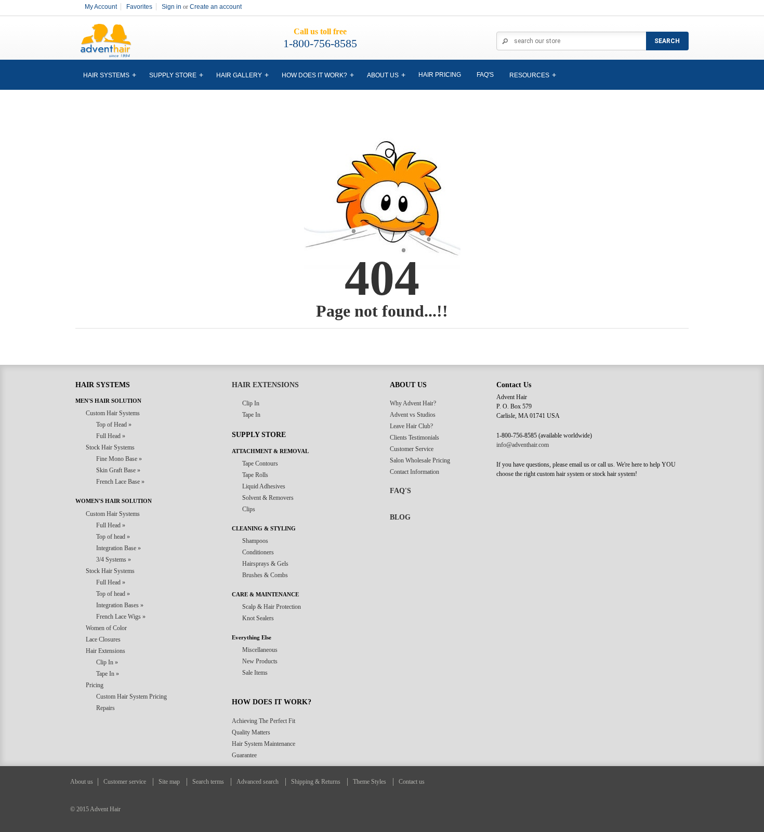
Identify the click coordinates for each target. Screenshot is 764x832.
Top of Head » (113, 424)
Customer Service (411, 449)
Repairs (105, 708)
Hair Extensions (105, 650)
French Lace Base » (120, 481)
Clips (248, 509)
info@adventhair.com (522, 444)
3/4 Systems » (113, 559)
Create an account (216, 6)
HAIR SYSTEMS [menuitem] (106, 75)
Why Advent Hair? (413, 403)
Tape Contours (260, 463)
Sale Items (255, 672)
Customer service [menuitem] (124, 781)
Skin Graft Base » (118, 470)
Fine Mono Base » (119, 458)
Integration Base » (118, 548)
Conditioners (258, 552)
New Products (260, 661)
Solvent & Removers (268, 497)
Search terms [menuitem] (208, 781)
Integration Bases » (119, 605)
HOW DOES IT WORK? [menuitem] (314, 75)
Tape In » (107, 673)
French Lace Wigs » (121, 616)
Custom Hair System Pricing (131, 696)
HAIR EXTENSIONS (265, 385)
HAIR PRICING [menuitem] (439, 74)
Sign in (171, 6)
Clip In (250, 403)
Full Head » (110, 436)
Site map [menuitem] (169, 781)
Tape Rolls (255, 475)
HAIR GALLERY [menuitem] (239, 75)
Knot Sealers (258, 618)
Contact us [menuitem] (412, 781)
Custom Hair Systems (113, 413)
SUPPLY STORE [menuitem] (172, 75)
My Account (101, 6)
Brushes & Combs (265, 575)
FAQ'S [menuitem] (485, 74)
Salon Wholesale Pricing (420, 460)
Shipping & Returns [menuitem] (315, 781)
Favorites (139, 6)
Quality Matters (251, 732)
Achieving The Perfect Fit (263, 721)
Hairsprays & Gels (265, 563)
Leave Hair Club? (411, 426)
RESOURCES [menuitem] (529, 75)
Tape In (251, 414)
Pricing (94, 685)
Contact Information (414, 471)
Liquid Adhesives (263, 486)
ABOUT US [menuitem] (383, 75)
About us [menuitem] (81, 781)
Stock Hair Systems (110, 447)
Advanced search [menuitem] (257, 781)
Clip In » (107, 662)
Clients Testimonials (414, 437)
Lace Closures (103, 639)
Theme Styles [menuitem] (369, 781)
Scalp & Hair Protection (271, 606)
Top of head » (113, 536)
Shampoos (255, 540)
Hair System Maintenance (263, 743)
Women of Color (106, 628)
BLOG (400, 517)
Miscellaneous (260, 649)
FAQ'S (400, 491)
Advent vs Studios (413, 414)
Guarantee (244, 755)
